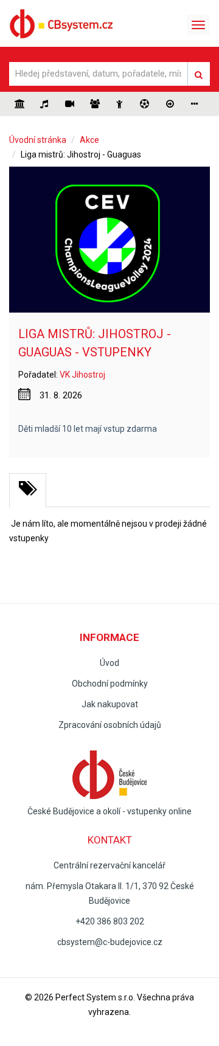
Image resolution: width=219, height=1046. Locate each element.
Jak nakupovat (110, 704)
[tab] (27, 490)
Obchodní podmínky (110, 683)
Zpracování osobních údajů (109, 725)
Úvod (109, 663)
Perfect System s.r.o (94, 997)
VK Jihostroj (82, 374)
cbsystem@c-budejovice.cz (109, 942)
